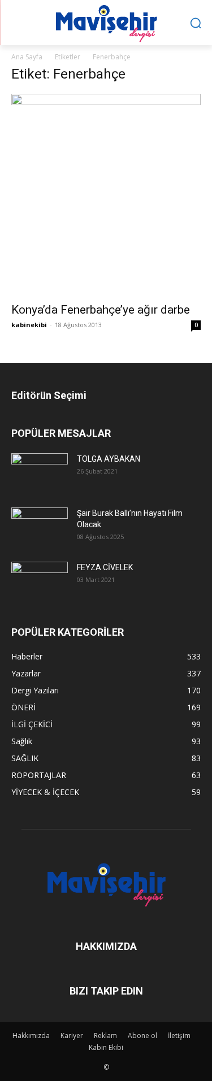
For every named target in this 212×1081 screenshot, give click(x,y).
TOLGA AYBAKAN (108, 458)
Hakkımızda (31, 1035)
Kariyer (71, 1035)
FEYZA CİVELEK (105, 567)
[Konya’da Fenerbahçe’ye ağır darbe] (106, 195)
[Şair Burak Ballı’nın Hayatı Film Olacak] (39, 525)
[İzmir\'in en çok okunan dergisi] (106, 21)
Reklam (105, 1035)
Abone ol (142, 1035)
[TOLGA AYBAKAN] (39, 471)
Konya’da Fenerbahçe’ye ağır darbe (100, 309)
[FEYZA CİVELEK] (39, 580)
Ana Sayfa (26, 57)
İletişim (179, 1035)
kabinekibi (29, 324)
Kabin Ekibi (106, 1047)
